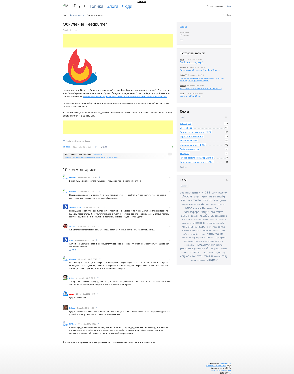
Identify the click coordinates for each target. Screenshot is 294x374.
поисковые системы (213, 240)
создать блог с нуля (211, 252)
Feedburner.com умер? (191, 62)
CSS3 (214, 192)
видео (205, 211)
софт (224, 252)
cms (182, 192)
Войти (229, 6)
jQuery (204, 196)
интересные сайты (216, 222)
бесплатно (194, 204)
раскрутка (186, 248)
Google (66, 30)
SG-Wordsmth (75, 207)
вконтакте (217, 212)
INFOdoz (72, 324)
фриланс (201, 260)
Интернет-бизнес (188, 140)
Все (64, 14)
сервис (224, 248)
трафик (192, 260)
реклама (198, 248)
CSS (207, 192)
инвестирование (201, 219)
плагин (198, 240)
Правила (68, 157)
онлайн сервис (198, 233)
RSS (181, 40)
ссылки (208, 256)
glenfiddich (184, 67)
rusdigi (221, 196)
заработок (206, 215)
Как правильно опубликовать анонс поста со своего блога (95, 157)
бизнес (205, 204)
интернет (187, 226)
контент (185, 230)
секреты (215, 248)
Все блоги (183, 167)
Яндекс (212, 259)
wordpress (211, 200)
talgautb (72, 177)
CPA (201, 192)
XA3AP (72, 226)
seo (183, 200)
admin (71, 294)
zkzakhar (72, 259)
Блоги (112, 6)
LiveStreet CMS (225, 363)
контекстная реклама (216, 226)
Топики (96, 6)
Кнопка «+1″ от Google (191, 96)
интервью (199, 222)
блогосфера (191, 212)
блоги (218, 208)
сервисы (185, 252)
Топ (182, 117)
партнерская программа (202, 237)
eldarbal (72, 191)
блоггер (197, 208)
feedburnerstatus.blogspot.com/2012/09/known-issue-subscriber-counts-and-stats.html (125, 96)
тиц (224, 256)
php (210, 196)
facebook (222, 192)
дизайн (194, 215)
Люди (127, 6)
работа (219, 244)
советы (195, 252)
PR (214, 196)
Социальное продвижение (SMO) (196, 161)
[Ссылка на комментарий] (99, 177)
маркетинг (207, 230)
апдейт (185, 204)
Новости (73, 30)
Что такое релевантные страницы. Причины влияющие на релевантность (202, 79)
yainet (182, 93)
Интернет (184, 153)
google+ (197, 196)
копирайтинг (195, 230)
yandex (223, 200)
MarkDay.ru (98, 154)
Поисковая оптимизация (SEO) (195, 131)
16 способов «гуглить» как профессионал (201, 88)
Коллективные (77, 14)
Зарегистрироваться (215, 6)
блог (188, 207)
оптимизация (215, 234)
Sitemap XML (226, 370)
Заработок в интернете (191, 136)
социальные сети (191, 256)
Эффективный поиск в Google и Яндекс (200, 69)
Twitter (197, 200)
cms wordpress (191, 192)
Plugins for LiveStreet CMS (216, 365)
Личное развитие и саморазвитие (196, 157)
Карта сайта (215, 370)
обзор (186, 233)
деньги (185, 215)
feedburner (70, 141)
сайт (207, 248)
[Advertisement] (118, 40)
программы (189, 244)
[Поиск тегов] (227, 180)
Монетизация (219, 230)
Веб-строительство (189, 149)
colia (71, 240)
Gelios (71, 278)
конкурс (199, 226)
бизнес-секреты (218, 204)
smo (190, 200)
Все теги (184, 186)
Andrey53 (183, 75)
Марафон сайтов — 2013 (192, 144)
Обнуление (79, 141)
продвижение (205, 244)
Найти (228, 15)
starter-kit (142, 2)
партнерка (186, 237)
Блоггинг (207, 208)
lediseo (72, 308)
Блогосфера (186, 127)
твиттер (217, 256)
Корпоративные (95, 14)
